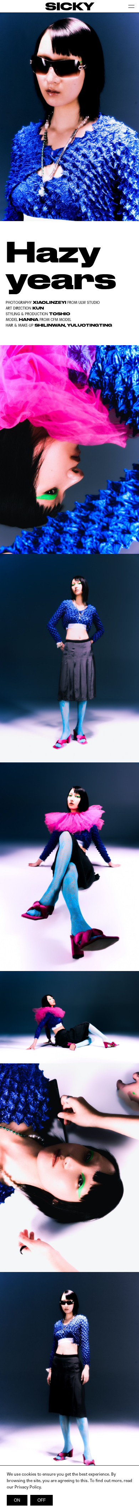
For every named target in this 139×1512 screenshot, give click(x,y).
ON (17, 1500)
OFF (41, 1500)
